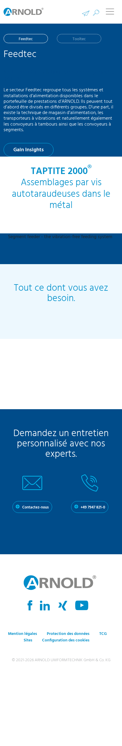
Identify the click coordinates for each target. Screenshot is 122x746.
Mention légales (22, 634)
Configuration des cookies (65, 641)
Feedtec (26, 39)
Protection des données (68, 634)
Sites (28, 641)
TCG (103, 634)
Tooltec (79, 39)
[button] (96, 13)
